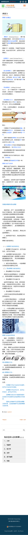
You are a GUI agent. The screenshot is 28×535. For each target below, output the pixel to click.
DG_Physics (13, 1)
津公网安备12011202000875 (14, 526)
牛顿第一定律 (23, 419)
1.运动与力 (9, 412)
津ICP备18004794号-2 (14, 521)
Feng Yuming (8, 531)
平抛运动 (4, 419)
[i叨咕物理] (8, 6)
